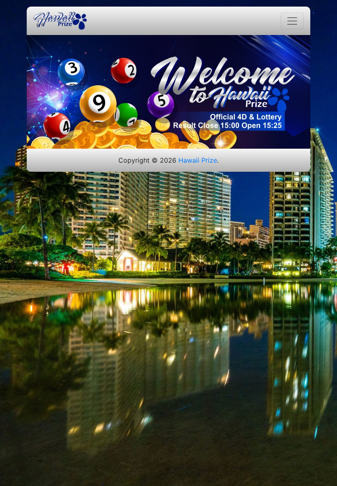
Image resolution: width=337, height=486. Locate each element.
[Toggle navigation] (292, 21)
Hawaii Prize (197, 160)
